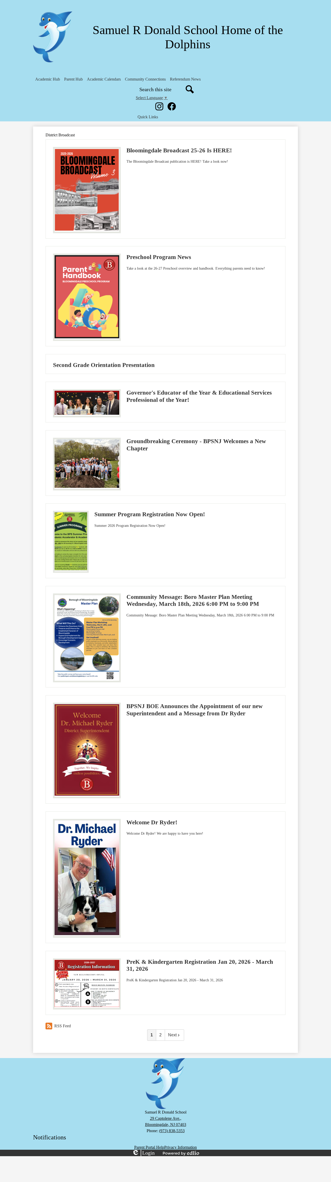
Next (172, 1035)
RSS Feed (62, 1026)
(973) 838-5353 (172, 1131)
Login (143, 1153)
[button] (47, 79)
